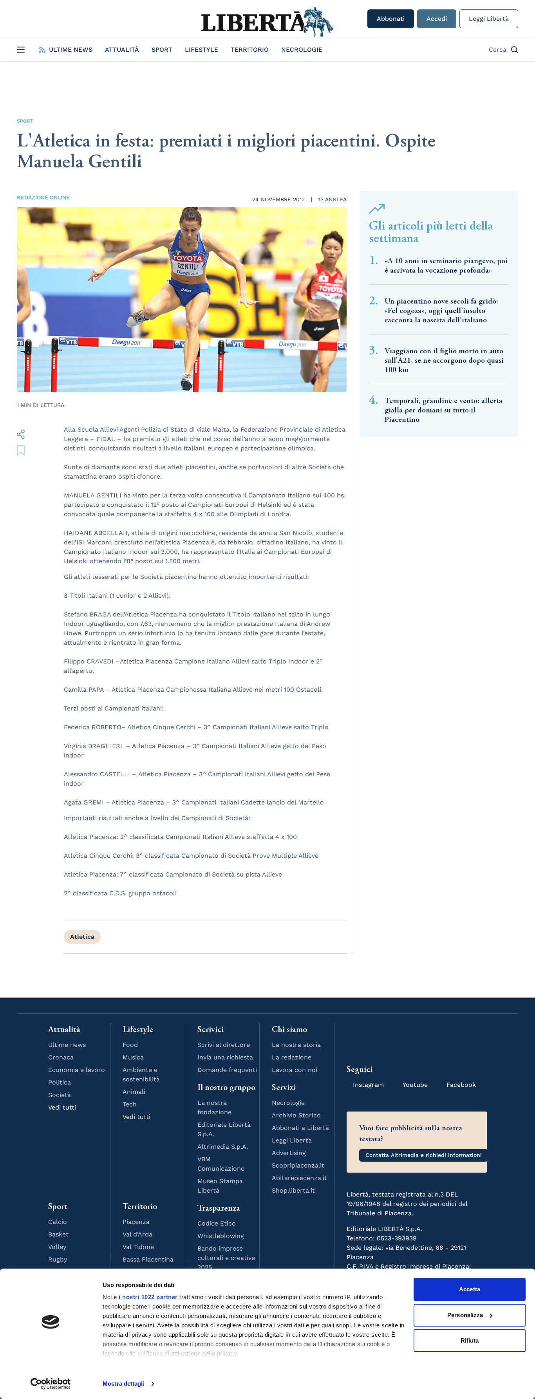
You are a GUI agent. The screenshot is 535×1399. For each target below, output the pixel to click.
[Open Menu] (21, 50)
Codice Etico (216, 1223)
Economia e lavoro (76, 1070)
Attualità (122, 49)
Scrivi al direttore (223, 1044)
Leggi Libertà (489, 18)
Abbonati (391, 18)
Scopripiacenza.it (298, 1165)
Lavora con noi (294, 1070)
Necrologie (301, 49)
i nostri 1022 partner (148, 1297)
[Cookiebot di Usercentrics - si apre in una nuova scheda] (50, 1384)
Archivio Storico (296, 1115)
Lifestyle (201, 49)
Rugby (57, 1259)
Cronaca (61, 1057)
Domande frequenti (227, 1070)
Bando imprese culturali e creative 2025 (226, 1258)
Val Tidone (138, 1247)
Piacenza (136, 1221)
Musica (133, 1057)
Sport (162, 49)
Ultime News (70, 49)
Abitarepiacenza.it (299, 1178)
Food (130, 1044)
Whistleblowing (220, 1236)
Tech (130, 1104)
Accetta (469, 1289)
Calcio (57, 1221)
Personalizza (465, 1315)
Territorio (250, 49)
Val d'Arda (137, 1234)
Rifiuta (470, 1340)
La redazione (291, 1057)
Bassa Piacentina (148, 1259)
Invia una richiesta (225, 1057)
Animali (134, 1091)
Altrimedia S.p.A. (222, 1146)
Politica (59, 1082)
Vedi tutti (62, 1107)
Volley (57, 1247)
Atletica (82, 936)
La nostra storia (296, 1044)
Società (59, 1095)
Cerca (497, 49)
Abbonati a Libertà (300, 1127)
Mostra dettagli (124, 1383)
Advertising (289, 1153)
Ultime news (67, 1044)
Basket (58, 1234)
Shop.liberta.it (293, 1190)
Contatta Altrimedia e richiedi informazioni (423, 1155)
